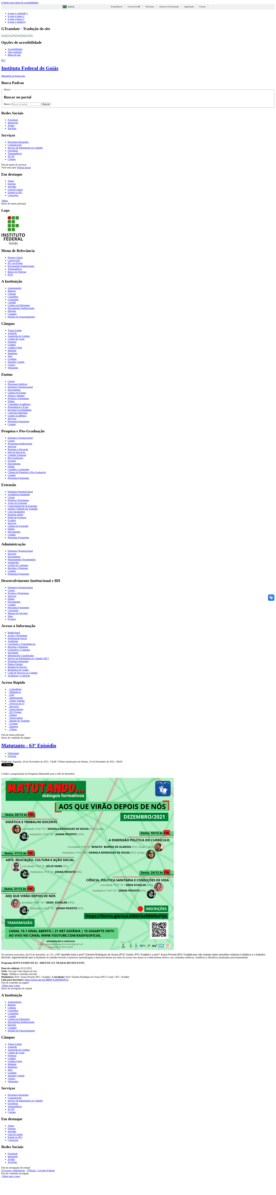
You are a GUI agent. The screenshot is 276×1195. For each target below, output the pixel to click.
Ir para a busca (16, 19)
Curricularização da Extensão (22, 506)
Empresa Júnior (15, 514)
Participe (150, 6)
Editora (13, 715)
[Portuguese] (3, 35)
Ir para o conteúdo (18, 13)
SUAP (11, 156)
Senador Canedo (16, 362)
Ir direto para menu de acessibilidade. (20, 2)
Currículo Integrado (17, 412)
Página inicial (24, 167)
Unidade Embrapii (17, 455)
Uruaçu (11, 364)
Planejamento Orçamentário (22, 559)
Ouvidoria (13, 150)
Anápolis (12, 333)
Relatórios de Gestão (18, 670)
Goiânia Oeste (15, 347)
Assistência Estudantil (19, 494)
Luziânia (12, 359)
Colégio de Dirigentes (19, 305)
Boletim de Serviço (17, 667)
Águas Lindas (15, 330)
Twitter (11, 1159)
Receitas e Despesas (18, 568)
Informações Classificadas (21, 655)
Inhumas (12, 350)
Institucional (14, 632)
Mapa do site (14, 55)
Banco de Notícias (17, 271)
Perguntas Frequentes (18, 421)
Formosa (12, 341)
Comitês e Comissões (18, 469)
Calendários (15, 689)
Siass (10, 616)
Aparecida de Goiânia (19, 336)
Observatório (16, 718)
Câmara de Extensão (18, 526)
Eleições (12, 311)
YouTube (12, 1162)
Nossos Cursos (15, 257)
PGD (10, 274)
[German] (17, 35)
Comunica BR (134, 6)
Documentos (14, 389)
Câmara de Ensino (17, 392)
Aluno (11, 181)
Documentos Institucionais (21, 266)
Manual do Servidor (18, 613)
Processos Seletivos (17, 384)
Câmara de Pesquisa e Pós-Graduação (27, 472)
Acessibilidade (15, 49)
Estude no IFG (15, 192)
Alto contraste (15, 52)
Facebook (13, 1153)
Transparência (15, 153)
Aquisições (13, 562)
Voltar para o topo (10, 985)
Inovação (14, 706)
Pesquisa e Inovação (18, 449)
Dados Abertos (15, 664)
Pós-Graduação (15, 458)
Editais (11, 401)
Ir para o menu (16, 16)
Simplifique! (116, 6)
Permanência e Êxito (18, 407)
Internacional (16, 697)
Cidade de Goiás (16, 339)
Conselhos (13, 296)
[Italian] (22, 35)
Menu (4, 200)
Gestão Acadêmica (17, 415)
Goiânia (12, 344)
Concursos (13, 195)
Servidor (12, 186)
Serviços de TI (16, 703)
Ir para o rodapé (17, 22)
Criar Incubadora (16, 511)
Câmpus (12, 293)
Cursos (11, 381)
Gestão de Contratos (18, 565)
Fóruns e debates (16, 395)
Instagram (13, 1156)
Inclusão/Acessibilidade (19, 410)
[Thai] (30, 35)
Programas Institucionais (20, 443)
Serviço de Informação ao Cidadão (25, 147)
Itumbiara (12, 353)
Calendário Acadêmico (19, 404)
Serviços (12, 418)
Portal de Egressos (17, 517)
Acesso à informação (169, 6)
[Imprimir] (13, 753)
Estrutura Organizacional (20, 387)
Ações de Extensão (17, 503)
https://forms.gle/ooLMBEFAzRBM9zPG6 (46, 979)
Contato (12, 159)
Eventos (12, 460)
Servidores (13, 652)
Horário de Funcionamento (21, 316)
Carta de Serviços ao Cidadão (23, 672)
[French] (13, 35)
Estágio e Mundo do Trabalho (23, 508)
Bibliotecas (15, 692)
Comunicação (15, 145)
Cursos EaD (14, 260)
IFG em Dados (15, 263)
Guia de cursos (15, 189)
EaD (11, 695)
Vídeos (13, 729)
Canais (202, 6)
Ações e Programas (17, 635)
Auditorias (13, 641)
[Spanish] (26, 35)
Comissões (13, 299)
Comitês (12, 302)
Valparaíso (13, 367)
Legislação (189, 6)
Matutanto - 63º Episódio (28, 745)
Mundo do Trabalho (19, 720)
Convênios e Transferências (21, 644)
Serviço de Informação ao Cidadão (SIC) (28, 658)
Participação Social (17, 638)
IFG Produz (15, 712)
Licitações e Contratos (19, 649)
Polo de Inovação (16, 452)
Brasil (71, 6)
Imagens (13, 726)
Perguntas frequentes (18, 142)
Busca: (7, 104)
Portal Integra (16, 709)
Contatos (12, 314)
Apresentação (14, 288)
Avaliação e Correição (19, 675)
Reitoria (12, 291)
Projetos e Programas (18, 398)
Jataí (10, 356)
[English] (8, 35)
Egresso (12, 183)
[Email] (12, 756)
